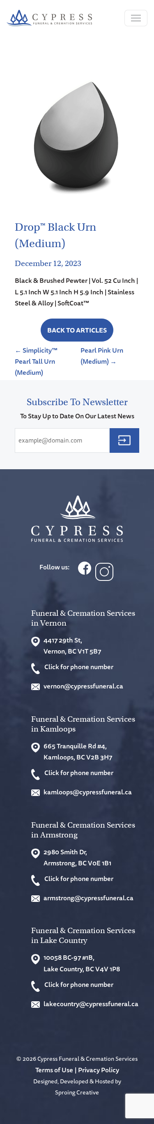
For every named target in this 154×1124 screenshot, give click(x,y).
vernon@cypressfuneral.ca (83, 686)
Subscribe (124, 440)
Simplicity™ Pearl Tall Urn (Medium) (36, 361)
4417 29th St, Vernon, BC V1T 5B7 (72, 645)
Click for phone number (78, 666)
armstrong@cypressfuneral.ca (88, 897)
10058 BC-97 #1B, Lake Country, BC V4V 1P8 (82, 963)
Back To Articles (77, 330)
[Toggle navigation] (135, 18)
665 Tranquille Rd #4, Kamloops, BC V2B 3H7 (78, 751)
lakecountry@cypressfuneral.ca (91, 1003)
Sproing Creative (77, 1092)
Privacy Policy (98, 1069)
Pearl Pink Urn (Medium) (101, 356)
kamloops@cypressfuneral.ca (88, 792)
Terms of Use (54, 1069)
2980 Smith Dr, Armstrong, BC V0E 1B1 (77, 857)
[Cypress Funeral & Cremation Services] (77, 518)
